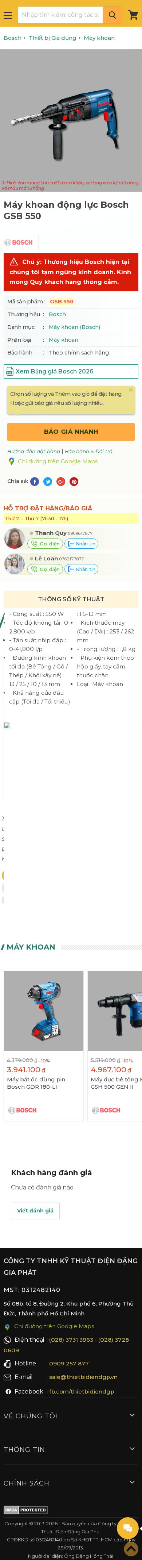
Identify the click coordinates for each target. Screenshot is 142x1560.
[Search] (112, 15)
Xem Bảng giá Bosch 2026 (54, 371)
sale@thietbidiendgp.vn (83, 1376)
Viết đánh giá (35, 1210)
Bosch (57, 314)
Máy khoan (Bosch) (74, 327)
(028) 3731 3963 (71, 1339)
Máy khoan (63, 340)
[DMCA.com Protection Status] (26, 1511)
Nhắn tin (84, 544)
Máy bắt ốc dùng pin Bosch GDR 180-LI (36, 1083)
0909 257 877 (69, 1363)
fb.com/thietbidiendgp (81, 1391)
